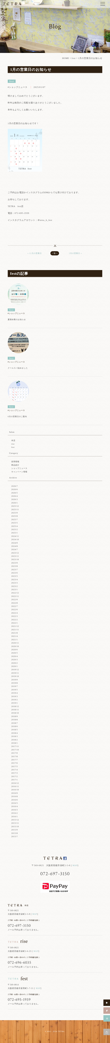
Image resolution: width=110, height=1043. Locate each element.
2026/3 (14, 499)
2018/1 (14, 743)
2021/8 (14, 633)
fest (73, 58)
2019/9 (14, 680)
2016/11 (15, 786)
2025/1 (14, 533)
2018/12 (15, 706)
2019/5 (14, 690)
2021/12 (15, 626)
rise (13, 444)
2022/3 (14, 616)
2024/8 (14, 546)
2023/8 (14, 566)
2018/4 (14, 733)
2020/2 (14, 663)
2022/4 (14, 613)
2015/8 (14, 833)
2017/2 (14, 776)
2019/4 (14, 693)
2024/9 (14, 543)
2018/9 (14, 716)
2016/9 (14, 793)
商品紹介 (15, 465)
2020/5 (14, 653)
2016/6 (14, 800)
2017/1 (14, 780)
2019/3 (14, 696)
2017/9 (14, 753)
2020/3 (14, 660)
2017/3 (14, 773)
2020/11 (15, 643)
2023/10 (15, 559)
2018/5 (14, 730)
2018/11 (15, 710)
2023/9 (14, 563)
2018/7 (14, 723)
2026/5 (14, 493)
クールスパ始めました (18, 368)
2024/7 (14, 549)
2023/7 (14, 570)
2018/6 (14, 726)
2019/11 (15, 673)
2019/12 (15, 670)
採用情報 (15, 462)
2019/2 (14, 700)
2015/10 (15, 826)
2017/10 (15, 750)
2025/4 (14, 526)
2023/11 (15, 556)
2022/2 (14, 620)
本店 (13, 440)
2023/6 (14, 573)
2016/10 (15, 790)
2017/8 (14, 756)
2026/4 (14, 496)
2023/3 (14, 583)
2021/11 (15, 630)
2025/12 (15, 506)
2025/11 (15, 509)
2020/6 (14, 650)
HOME (65, 58)
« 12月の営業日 (35, 253)
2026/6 (14, 489)
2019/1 (14, 703)
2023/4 (14, 579)
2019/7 (14, 686)
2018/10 (15, 713)
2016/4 (14, 806)
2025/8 (14, 516)
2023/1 (14, 589)
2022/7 (14, 606)
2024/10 (15, 539)
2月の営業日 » (75, 253)
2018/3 (14, 736)
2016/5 (14, 803)
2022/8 (14, 603)
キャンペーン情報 (19, 472)
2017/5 (14, 766)
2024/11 (15, 536)
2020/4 (14, 656)
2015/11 (15, 823)
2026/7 (14, 486)
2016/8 (14, 796)
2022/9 (14, 599)
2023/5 (14, 576)
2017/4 (14, 770)
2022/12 (15, 593)
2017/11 (15, 746)
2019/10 (15, 676)
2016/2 (14, 813)
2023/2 (14, 586)
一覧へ (55, 253)
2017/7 (14, 760)
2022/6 (14, 609)
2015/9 (14, 830)
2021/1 (14, 640)
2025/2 (14, 529)
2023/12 (15, 553)
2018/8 (14, 720)
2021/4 (14, 636)
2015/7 (14, 836)
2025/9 (14, 513)
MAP (74, 865)
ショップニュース (19, 468)
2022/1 (14, 623)
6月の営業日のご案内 (17, 416)
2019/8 (14, 683)
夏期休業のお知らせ (17, 319)
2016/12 (15, 783)
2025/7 (14, 519)
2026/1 (14, 503)
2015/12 (15, 820)
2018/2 (14, 740)
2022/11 (15, 596)
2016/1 (14, 816)
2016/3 (14, 810)
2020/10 (15, 646)
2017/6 (14, 763)
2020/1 (14, 666)
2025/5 (14, 523)
